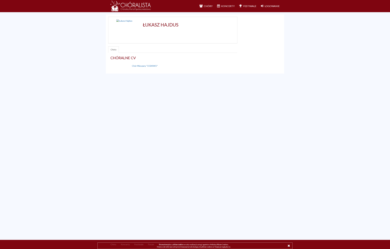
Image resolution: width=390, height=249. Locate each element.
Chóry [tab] (113, 49)
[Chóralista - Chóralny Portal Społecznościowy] (130, 6)
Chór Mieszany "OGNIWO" (145, 66)
